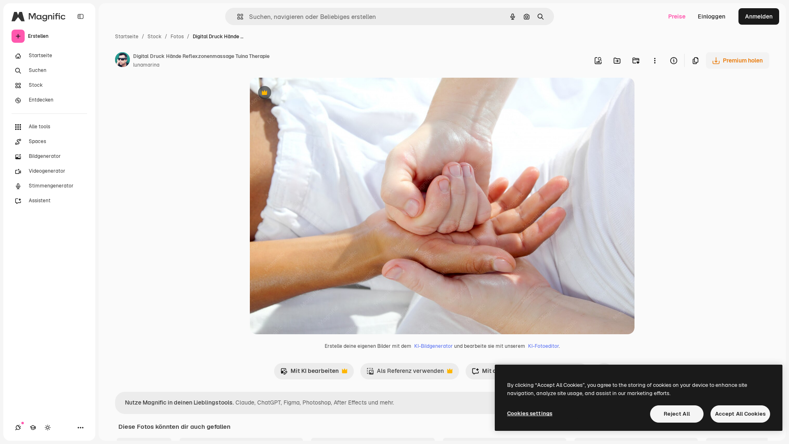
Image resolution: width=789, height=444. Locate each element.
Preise (676, 16)
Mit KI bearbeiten (309, 373)
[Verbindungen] (18, 427)
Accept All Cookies (740, 413)
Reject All (677, 413)
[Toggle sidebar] (80, 16)
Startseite (126, 36)
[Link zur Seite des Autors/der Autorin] (122, 60)
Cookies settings (529, 413)
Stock (154, 36)
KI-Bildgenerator (433, 346)
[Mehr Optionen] (654, 60)
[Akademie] (32, 427)
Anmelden (759, 16)
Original (302, 93)
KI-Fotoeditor (543, 346)
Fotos (177, 36)
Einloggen (711, 16)
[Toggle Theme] (47, 427)
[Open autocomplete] (237, 17)
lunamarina (146, 65)
